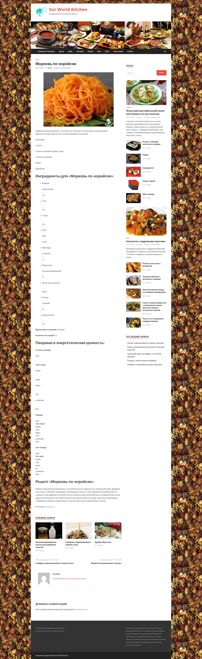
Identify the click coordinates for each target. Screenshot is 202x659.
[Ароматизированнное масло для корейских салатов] (49, 539)
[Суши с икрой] (133, 189)
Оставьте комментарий (62, 68)
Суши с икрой (148, 181)
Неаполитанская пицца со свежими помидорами (154, 290)
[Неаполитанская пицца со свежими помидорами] (133, 298)
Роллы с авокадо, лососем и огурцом (151, 143)
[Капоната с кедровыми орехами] (146, 236)
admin (49, 68)
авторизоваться (81, 609)
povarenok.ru (49, 507)
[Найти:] (146, 72)
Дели (61, 51)
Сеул (107, 51)
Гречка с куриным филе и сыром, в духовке (145, 343)
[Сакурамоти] (133, 176)
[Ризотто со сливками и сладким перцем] (133, 327)
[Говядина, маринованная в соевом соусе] (78, 539)
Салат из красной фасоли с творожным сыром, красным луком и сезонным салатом (154, 306)
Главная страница (46, 51)
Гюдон (145, 155)
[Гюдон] (133, 163)
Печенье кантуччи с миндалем (151, 264)
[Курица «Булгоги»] (108, 539)
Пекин (90, 51)
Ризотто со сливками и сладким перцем (153, 320)
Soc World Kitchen (68, 9)
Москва (80, 51)
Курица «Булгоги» (103, 542)
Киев (70, 51)
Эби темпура (148, 194)
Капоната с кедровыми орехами (145, 241)
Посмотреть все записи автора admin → (70, 578)
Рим (99, 51)
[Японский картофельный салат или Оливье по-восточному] (146, 105)
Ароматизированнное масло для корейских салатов (46, 544)
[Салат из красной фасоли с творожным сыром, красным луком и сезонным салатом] (133, 311)
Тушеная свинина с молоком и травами (151, 277)
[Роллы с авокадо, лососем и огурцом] (133, 150)
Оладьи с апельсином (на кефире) (141, 360)
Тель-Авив (118, 51)
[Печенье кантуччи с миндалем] (133, 271)
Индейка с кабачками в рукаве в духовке (144, 364)
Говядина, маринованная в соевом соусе (78, 543)
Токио (130, 51)
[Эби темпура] (133, 202)
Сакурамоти (148, 168)
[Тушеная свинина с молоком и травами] (133, 285)
